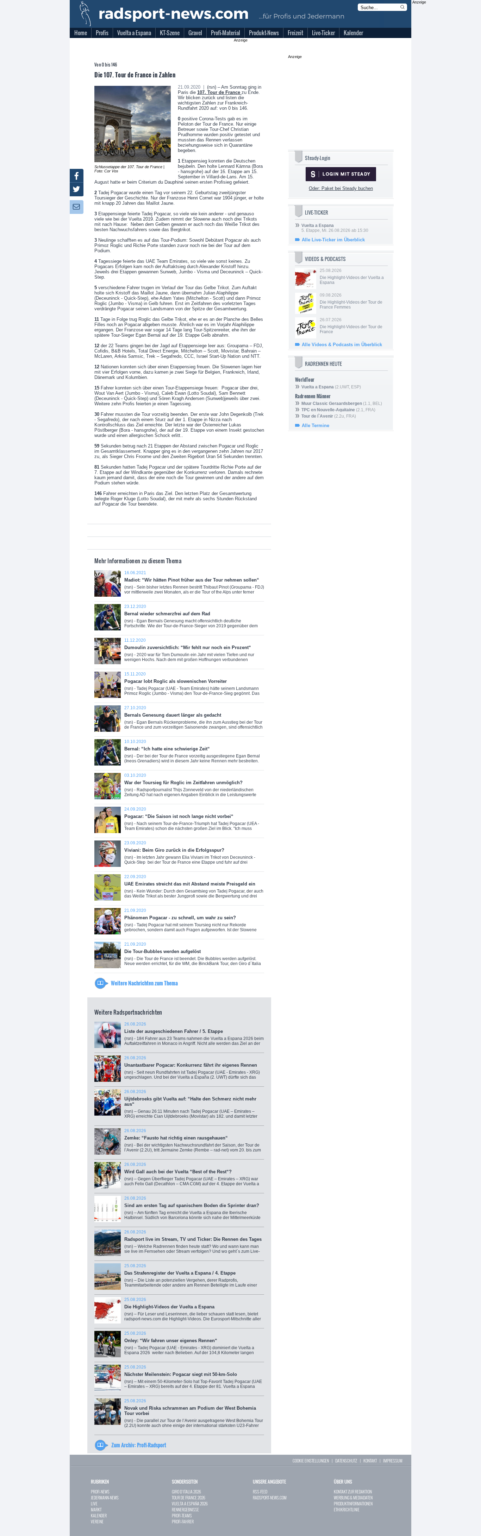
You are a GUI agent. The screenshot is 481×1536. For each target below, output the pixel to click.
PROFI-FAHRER (183, 1521)
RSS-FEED (260, 1491)
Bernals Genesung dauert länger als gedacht (193, 720)
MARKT (96, 1509)
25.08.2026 (352, 276)
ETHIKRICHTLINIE (347, 1509)
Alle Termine (315, 425)
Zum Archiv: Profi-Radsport (138, 1445)
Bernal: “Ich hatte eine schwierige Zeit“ (192, 753)
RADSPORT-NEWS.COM (270, 1497)
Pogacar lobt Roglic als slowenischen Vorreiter (192, 686)
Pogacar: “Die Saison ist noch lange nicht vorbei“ (191, 821)
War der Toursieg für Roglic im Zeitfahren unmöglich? (190, 787)
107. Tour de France (219, 92)
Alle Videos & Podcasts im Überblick (342, 344)
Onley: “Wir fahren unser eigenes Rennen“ (189, 1345)
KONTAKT (370, 1461)
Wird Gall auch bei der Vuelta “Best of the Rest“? (191, 1176)
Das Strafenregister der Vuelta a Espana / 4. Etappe (194, 1278)
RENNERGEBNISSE (185, 1509)
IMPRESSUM (392, 1461)
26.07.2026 (351, 325)
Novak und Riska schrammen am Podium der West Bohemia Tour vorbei (193, 1415)
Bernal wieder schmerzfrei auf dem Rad (191, 618)
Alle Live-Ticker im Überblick (333, 239)
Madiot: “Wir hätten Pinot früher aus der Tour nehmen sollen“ (194, 584)
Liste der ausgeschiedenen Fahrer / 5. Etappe (194, 1036)
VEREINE (97, 1521)
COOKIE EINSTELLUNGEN (311, 1461)
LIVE (94, 1503)
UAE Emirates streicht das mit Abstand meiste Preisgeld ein (193, 888)
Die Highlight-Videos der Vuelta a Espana (192, 1311)
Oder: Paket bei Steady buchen (341, 188)
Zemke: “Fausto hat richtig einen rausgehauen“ (192, 1142)
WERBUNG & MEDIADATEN (353, 1497)
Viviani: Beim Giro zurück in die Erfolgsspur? (189, 855)
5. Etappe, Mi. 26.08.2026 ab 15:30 (334, 228)
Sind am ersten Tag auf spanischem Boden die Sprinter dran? (192, 1210)
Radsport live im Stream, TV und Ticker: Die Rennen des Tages (193, 1244)
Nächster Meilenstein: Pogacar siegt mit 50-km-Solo (193, 1379)
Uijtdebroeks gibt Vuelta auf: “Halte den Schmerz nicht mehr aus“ (190, 1106)
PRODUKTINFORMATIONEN (353, 1503)
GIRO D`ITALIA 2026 (186, 1491)
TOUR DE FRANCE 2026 (188, 1497)
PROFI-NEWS (100, 1491)
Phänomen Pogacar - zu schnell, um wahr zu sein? (190, 922)
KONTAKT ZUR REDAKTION (353, 1491)
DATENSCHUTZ (346, 1461)
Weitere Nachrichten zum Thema (144, 983)
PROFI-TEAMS (182, 1515)
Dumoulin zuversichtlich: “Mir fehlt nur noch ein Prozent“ (191, 653)
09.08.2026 (351, 301)
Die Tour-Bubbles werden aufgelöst (192, 956)
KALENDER (99, 1515)
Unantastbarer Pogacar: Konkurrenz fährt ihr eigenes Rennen (192, 1070)
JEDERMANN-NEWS (105, 1497)
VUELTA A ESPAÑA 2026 (190, 1503)
